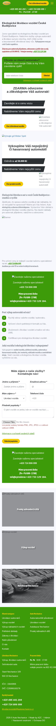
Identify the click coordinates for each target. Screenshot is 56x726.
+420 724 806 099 (36, 9)
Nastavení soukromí (22, 720)
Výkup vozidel (8, 622)
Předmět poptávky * (11, 405)
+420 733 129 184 (39, 51)
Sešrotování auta (9, 664)
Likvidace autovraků (11, 618)
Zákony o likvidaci (10, 635)
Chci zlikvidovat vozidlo (37, 3)
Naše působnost (9, 640)
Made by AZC (35, 717)
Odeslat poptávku (11, 441)
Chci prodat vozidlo (13, 184)
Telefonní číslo (37, 393)
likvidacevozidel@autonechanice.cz (18, 709)
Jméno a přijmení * (11, 382)
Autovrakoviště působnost (41, 618)
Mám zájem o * (9, 393)
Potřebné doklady (10, 631)
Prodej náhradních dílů (40, 631)
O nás (4, 644)
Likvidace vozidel (37, 622)
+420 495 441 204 (18, 9)
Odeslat (47, 75)
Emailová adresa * (38, 382)
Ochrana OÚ (39, 720)
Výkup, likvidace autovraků (14, 660)
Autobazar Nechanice (39, 627)
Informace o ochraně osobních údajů (18, 433)
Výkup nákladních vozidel (13, 627)
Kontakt (5, 649)
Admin (47, 717)
